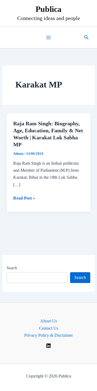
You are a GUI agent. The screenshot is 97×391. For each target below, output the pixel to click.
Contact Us (48, 328)
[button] (86, 37)
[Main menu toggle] (48, 37)
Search (12, 268)
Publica (48, 9)
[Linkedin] (48, 345)
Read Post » (24, 199)
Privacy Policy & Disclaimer (48, 335)
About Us (48, 321)
